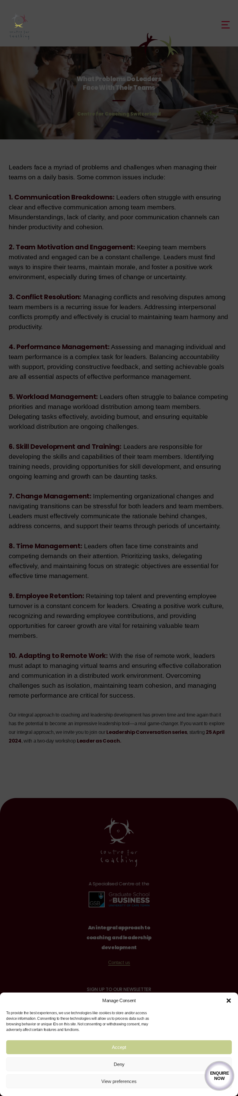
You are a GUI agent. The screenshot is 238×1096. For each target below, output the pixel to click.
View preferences (119, 1081)
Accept (119, 1047)
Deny (119, 1064)
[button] (229, 1000)
